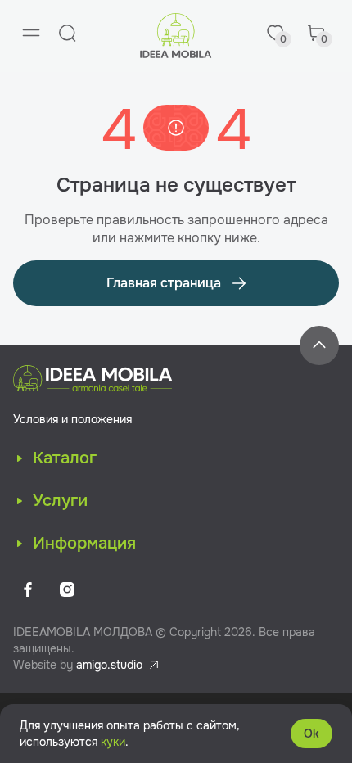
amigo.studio (109, 664)
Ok (311, 733)
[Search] (67, 33)
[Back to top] (319, 345)
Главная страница (163, 282)
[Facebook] (28, 589)
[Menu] (31, 33)
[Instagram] (67, 589)
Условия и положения (72, 419)
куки (113, 741)
